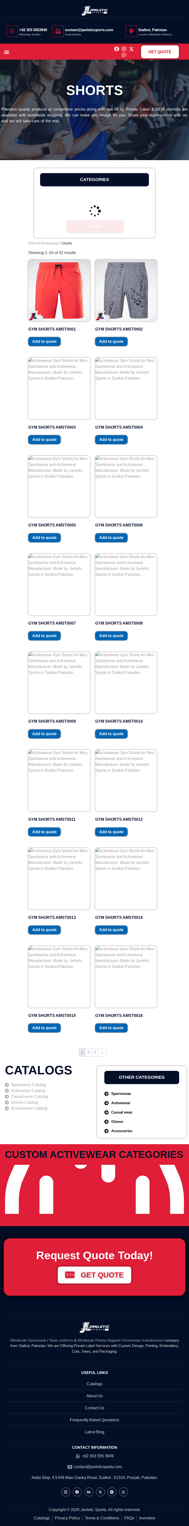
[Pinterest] (112, 1492)
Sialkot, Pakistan (152, 30)
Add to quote (44, 341)
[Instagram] (124, 49)
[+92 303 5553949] (12, 31)
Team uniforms (61, 1340)
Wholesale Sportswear (28, 1340)
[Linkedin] (88, 1492)
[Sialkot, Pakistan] (131, 31)
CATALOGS (38, 1070)
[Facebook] (117, 49)
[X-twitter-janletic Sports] (131, 49)
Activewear (50, 243)
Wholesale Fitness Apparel (99, 1340)
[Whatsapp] (124, 55)
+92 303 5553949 (33, 30)
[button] (6, 52)
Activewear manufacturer (142, 1340)
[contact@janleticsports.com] (58, 31)
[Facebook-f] (77, 1492)
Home (33, 243)
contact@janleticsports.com (89, 30)
